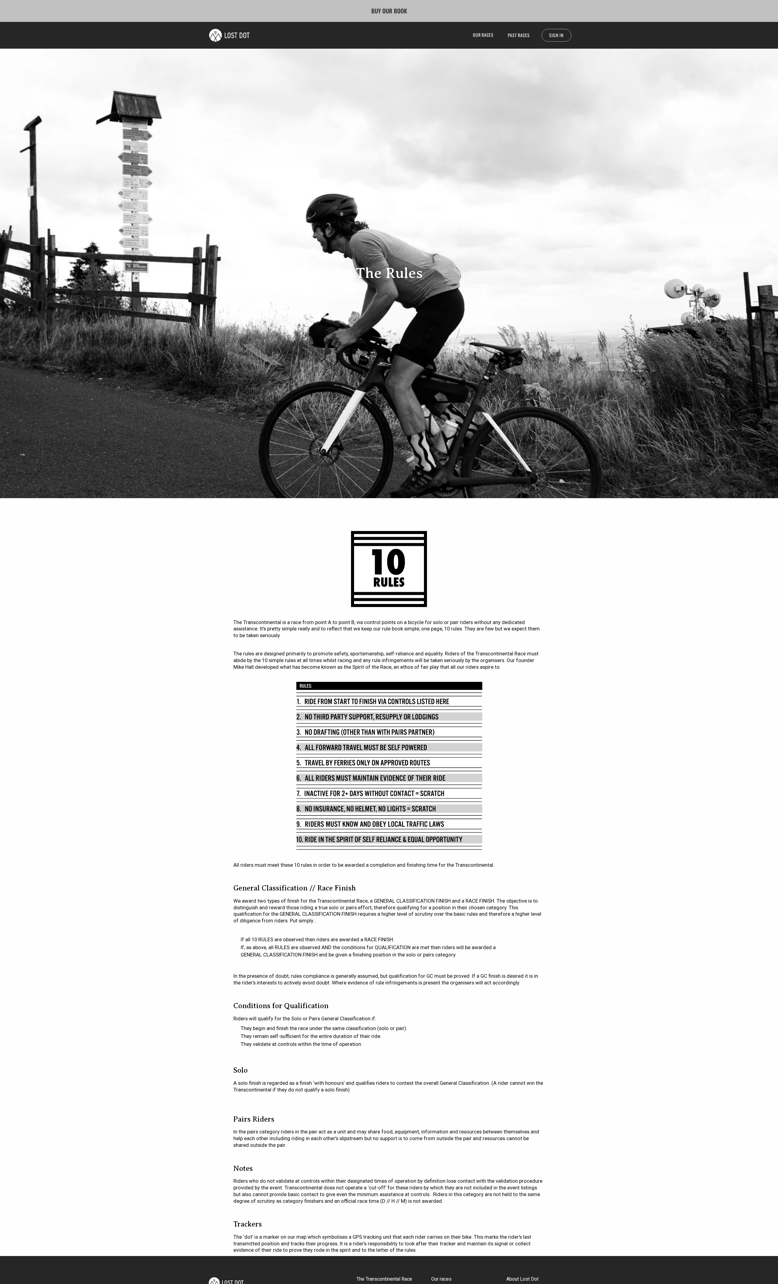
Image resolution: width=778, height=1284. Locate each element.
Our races (441, 1279)
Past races (518, 35)
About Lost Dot (522, 1279)
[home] (229, 35)
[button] (483, 35)
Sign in (556, 35)
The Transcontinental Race (384, 1279)
